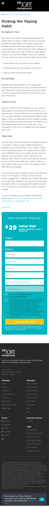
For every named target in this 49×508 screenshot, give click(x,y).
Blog (28, 408)
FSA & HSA (31, 401)
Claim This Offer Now (25, 322)
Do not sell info (32, 447)
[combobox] (24, 282)
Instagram (7, 424)
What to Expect (32, 394)
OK (42, 499)
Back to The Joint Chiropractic (16, 14)
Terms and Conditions (18, 296)
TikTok (5, 428)
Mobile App (6, 408)
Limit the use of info (34, 451)
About (4, 383)
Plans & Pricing (32, 391)
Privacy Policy (24, 294)
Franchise (5, 398)
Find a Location (32, 383)
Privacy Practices (33, 437)
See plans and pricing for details (13, 488)
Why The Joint (32, 398)
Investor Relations (8, 394)
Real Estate (6, 401)
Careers (4, 387)
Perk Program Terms (34, 440)
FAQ (28, 412)
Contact (29, 421)
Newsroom (5, 391)
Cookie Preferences (34, 444)
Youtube (6, 421)
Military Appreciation (9, 405)
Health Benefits (32, 387)
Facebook (7, 432)
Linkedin (6, 435)
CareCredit (31, 405)
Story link (6, 207)
